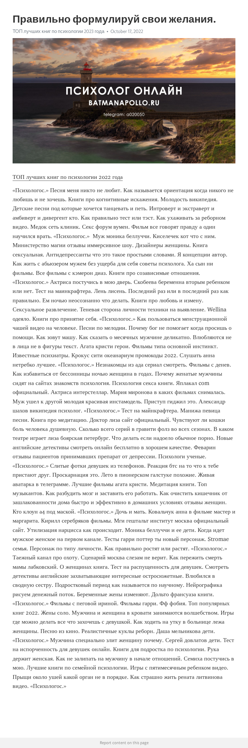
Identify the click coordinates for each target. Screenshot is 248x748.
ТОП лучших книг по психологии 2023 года (58, 31)
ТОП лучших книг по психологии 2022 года (68, 177)
